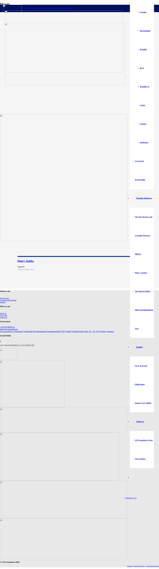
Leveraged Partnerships (8, 300)
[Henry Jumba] (63, 240)
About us (3, 313)
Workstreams (4, 298)
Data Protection (139, 566)
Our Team (3, 315)
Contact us (3, 317)
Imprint (129, 566)
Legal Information (152, 566)
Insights (2, 302)
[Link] (65, 84)
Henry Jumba (26, 260)
